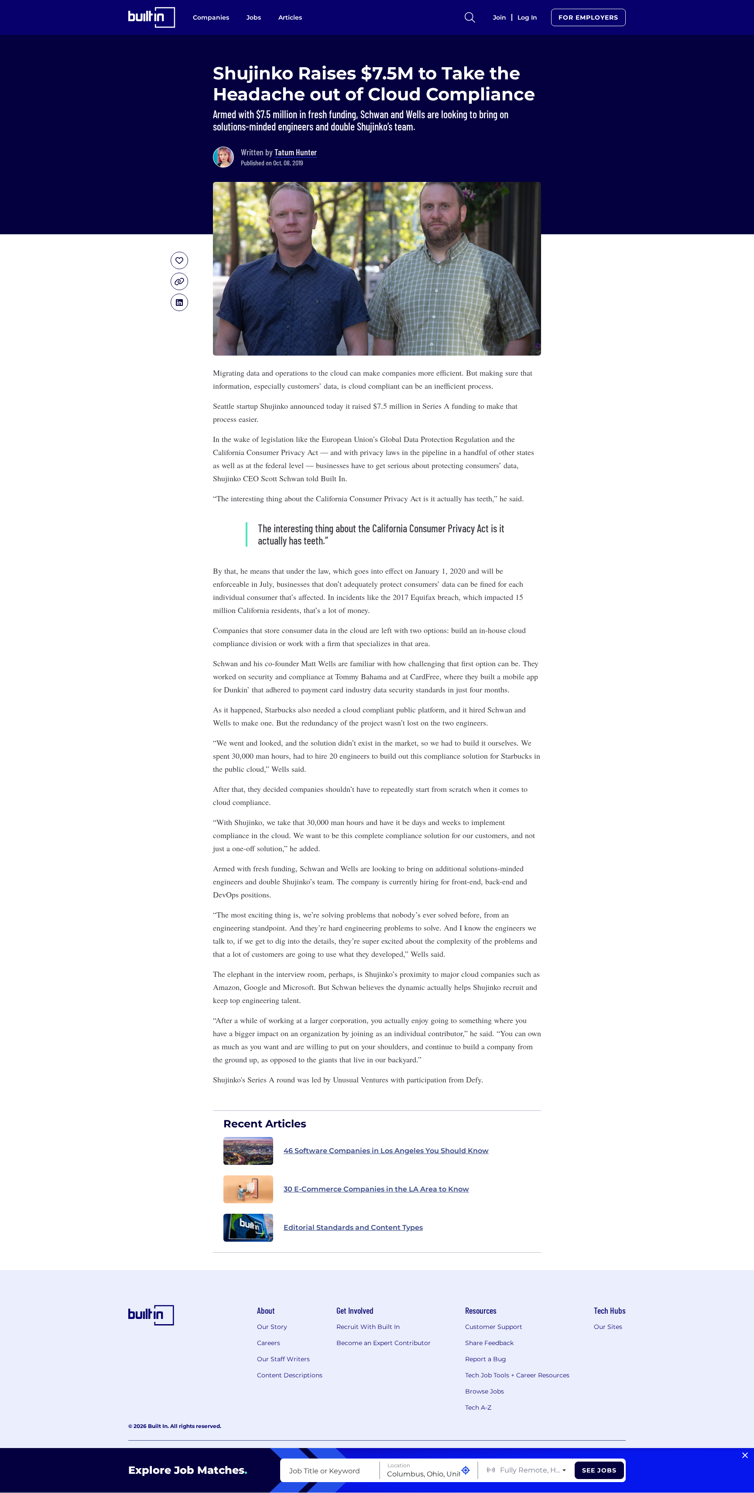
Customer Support (493, 1327)
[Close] (745, 1455)
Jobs (254, 17)
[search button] (470, 17)
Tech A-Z (478, 1407)
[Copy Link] (179, 281)
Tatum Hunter (295, 152)
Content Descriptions (289, 1375)
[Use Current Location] (465, 1471)
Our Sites (608, 1327)
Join (499, 17)
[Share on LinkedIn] (179, 302)
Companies (211, 17)
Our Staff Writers (283, 1359)
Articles (290, 17)
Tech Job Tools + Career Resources (517, 1375)
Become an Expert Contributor (383, 1343)
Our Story (272, 1327)
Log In (527, 17)
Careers (268, 1343)
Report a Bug (485, 1359)
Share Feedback (489, 1343)
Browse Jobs (484, 1391)
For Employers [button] (588, 17)
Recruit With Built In (368, 1327)
